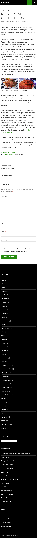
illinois (4, 347)
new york (5, 376)
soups (4, 324)
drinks (3, 332)
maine (4, 361)
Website (4, 240)
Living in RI (4, 472)
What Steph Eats (6, 501)
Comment (5, 197)
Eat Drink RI (5, 457)
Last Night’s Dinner (7, 464)
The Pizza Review (6, 490)
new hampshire (7, 369)
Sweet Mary (5, 487)
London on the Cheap (7, 167)
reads (3, 413)
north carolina (6, 380)
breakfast (5, 299)
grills (3, 306)
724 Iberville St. (7, 155)
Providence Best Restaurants (10, 479)
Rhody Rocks (5, 483)
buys (2, 287)
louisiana (8, 10)
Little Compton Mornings (9, 468)
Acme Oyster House (8, 152)
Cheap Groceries (6, 174)
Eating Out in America (8, 461)
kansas (4, 350)
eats (2, 10)
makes (3, 406)
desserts (4, 302)
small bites (5, 321)
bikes (2, 284)
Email (3, 232)
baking (4, 295)
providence (5, 384)
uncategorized (5, 424)
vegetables (5, 328)
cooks (3, 291)
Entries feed (5, 519)
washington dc (6, 395)
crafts (4, 409)
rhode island (6, 387)
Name (3, 223)
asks (2, 280)
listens (3, 402)
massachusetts (6, 365)
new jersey (5, 372)
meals (4, 310)
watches (3, 428)
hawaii (4, 343)
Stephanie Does (7, 2)
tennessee (5, 391)
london (4, 354)
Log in (3, 515)
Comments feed (6, 522)
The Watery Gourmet (7, 494)
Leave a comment (22, 21)
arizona (4, 339)
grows (3, 398)
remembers (4, 417)
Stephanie (13, 21)
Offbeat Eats (5, 476)
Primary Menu (34, 2)
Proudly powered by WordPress (9, 535)
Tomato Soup (5, 498)
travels (3, 421)
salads (4, 313)
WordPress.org (6, 526)
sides (3, 317)
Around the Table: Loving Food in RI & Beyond (15, 453)
